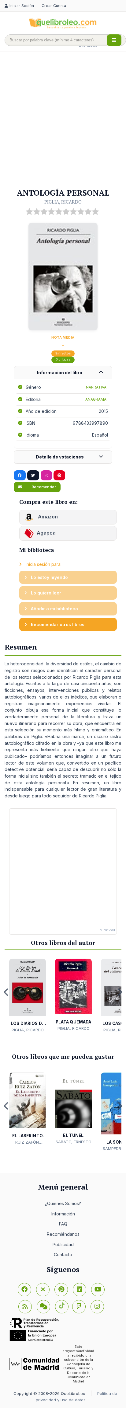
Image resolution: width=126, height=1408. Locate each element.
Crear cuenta (54, 5)
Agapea (46, 533)
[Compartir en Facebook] (20, 475)
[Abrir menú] (114, 40)
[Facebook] (24, 1289)
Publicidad (63, 1244)
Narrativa (96, 387)
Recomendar (43, 487)
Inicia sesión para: (42, 564)
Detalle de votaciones (60, 456)
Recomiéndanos (63, 1234)
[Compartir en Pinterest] (59, 475)
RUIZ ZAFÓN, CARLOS (27, 1142)
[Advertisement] (63, 120)
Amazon (47, 517)
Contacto (63, 1254)
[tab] (63, 372)
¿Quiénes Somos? (63, 1203)
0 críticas (63, 359)
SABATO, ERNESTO (73, 1141)
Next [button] (120, 992)
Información (63, 1213)
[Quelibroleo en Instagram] (46, 475)
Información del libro (59, 372)
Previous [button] (6, 992)
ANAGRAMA (95, 399)
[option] (27, 996)
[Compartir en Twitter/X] (33, 475)
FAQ (63, 1223)
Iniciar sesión (21, 5)
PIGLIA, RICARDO (63, 202)
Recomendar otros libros (57, 624)
